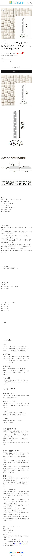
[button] (2, 2)
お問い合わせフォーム (18, 543)
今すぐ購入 (16, 71)
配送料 (4, 55)
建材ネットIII (14, 555)
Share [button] (4, 322)
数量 (2, 58)
